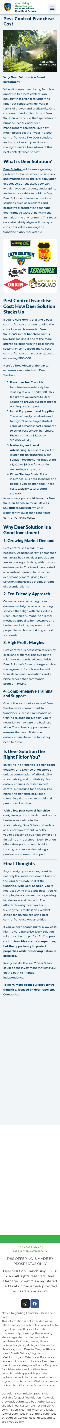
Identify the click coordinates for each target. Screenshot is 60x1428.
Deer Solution (12, 169)
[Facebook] (34, 1303)
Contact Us (11, 994)
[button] (52, 8)
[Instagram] (25, 1303)
